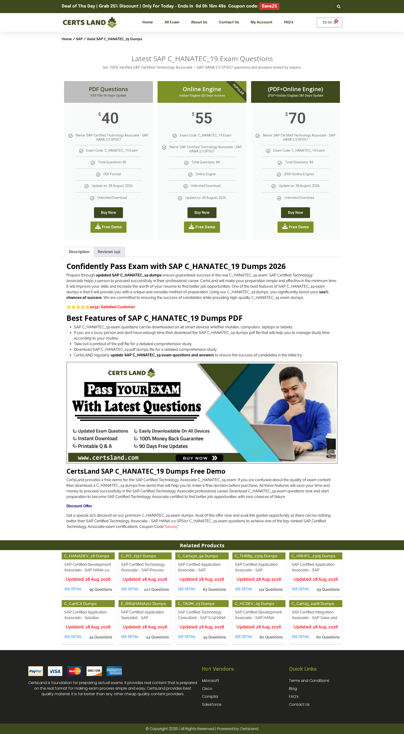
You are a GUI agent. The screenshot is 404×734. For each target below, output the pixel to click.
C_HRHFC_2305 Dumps (313, 556)
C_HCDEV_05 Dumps (254, 603)
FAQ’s (288, 22)
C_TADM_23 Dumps (196, 603)
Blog (293, 688)
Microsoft (210, 680)
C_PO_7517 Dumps (138, 556)
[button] (338, 6)
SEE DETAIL (73, 589)
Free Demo (112, 227)
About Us (199, 22)
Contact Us (229, 22)
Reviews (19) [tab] (109, 252)
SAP (79, 39)
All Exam (172, 22)
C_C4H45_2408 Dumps (313, 603)
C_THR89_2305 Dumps (256, 556)
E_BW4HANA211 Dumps (143, 603)
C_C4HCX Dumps (80, 603)
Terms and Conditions (309, 680)
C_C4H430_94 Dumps (198, 556)
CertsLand (249, 728)
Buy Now (108, 212)
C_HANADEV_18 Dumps (86, 556)
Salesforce (211, 704)
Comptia (210, 696)
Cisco (207, 688)
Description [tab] (79, 252)
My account (261, 22)
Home (147, 22)
